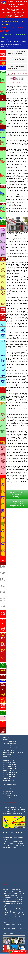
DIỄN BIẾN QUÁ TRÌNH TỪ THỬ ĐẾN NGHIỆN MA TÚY (3, 511)
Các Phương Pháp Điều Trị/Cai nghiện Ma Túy (2, 192)
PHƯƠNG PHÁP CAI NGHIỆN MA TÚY (3, 186)
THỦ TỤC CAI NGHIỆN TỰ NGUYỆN (3, 58)
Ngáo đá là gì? (2, 160)
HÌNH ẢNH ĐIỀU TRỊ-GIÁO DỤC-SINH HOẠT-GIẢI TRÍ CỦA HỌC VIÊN (3, 98)
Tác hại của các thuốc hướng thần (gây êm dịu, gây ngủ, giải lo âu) (2, 176)
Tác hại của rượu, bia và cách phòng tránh (2, 117)
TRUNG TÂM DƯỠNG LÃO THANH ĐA (11, 22)
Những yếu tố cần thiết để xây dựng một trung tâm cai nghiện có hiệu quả (2, 200)
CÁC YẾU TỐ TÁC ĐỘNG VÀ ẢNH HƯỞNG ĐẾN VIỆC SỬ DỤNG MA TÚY (3, 515)
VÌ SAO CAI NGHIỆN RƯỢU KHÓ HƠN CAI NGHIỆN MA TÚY (10, 44)
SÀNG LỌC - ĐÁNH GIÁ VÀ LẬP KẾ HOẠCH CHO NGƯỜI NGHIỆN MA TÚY (3, 534)
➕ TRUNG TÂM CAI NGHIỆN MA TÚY (16, 67)
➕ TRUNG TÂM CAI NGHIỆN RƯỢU (16, 60)
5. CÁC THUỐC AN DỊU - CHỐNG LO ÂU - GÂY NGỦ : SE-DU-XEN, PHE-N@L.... (3, 654)
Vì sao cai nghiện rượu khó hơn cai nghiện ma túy (2, 113)
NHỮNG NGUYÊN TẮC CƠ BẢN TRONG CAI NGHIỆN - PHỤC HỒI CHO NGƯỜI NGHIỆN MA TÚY (3, 317)
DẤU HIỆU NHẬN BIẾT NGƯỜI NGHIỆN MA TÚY (3, 127)
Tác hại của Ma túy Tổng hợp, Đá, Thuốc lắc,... (2, 162)
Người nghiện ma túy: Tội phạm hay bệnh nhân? (2, 207)
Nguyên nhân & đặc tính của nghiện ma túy (2, 141)
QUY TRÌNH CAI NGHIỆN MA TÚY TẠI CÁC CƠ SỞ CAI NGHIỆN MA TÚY (2, 212)
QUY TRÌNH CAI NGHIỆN (21, 41)
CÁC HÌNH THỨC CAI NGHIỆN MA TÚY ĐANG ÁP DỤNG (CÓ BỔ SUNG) (2, 217)
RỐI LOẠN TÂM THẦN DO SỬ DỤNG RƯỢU (7, 46)
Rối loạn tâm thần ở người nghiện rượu (2, 119)
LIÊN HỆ (1, 43)
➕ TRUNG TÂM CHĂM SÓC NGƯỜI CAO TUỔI (16, 52)
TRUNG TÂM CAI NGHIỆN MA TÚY (13, 35)
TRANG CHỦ (2, 18)
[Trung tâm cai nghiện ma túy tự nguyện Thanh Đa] (2, 1)
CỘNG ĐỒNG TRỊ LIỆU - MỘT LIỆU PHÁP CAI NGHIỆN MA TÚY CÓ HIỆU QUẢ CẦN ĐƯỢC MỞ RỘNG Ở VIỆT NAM (3, 504)
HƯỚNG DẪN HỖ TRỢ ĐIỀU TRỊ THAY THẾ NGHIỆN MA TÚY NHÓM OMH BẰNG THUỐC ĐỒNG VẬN (2, 413)
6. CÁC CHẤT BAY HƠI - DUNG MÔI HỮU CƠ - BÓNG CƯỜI (2, 659)
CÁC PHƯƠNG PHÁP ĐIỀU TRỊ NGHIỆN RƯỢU (3, 110)
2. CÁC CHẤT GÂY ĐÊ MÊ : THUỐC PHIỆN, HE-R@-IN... (2, 641)
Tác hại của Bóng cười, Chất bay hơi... (2, 173)
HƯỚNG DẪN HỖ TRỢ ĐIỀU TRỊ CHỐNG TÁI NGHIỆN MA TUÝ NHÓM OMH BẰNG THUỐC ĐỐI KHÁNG (2, 405)
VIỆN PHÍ (6, 43)
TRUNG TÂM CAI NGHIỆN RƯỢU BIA (11, 29)
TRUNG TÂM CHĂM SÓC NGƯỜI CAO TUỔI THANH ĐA (17, 4)
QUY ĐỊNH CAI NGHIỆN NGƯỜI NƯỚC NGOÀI (8, 41)
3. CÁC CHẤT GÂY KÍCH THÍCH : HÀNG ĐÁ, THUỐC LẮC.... (3, 645)
